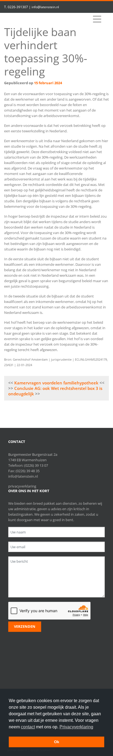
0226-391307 (18, 7)
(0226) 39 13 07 (36, 465)
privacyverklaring (22, 486)
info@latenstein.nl (45, 7)
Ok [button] (56, 742)
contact (28, 727)
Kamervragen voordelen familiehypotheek (56, 383)
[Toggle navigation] (97, 19)
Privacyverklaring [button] (76, 727)
